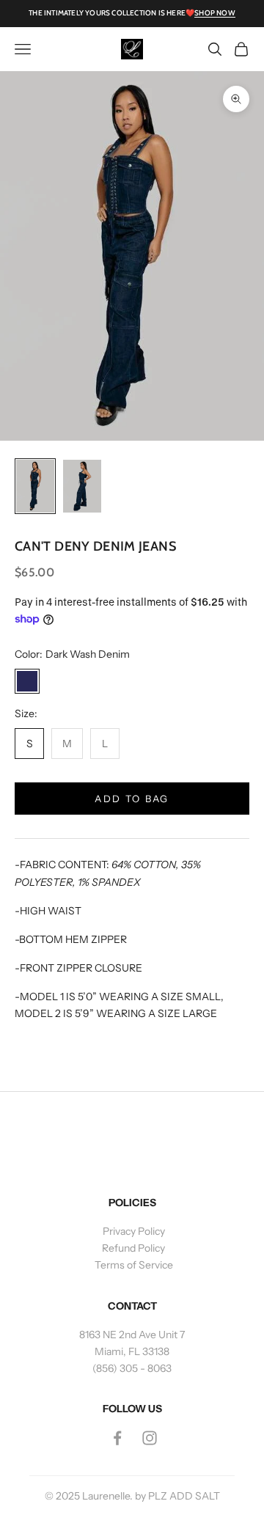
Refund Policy (133, 1248)
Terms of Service (134, 1264)
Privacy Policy (134, 1231)
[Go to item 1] (35, 486)
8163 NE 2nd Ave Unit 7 (132, 1334)
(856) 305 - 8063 (132, 1368)
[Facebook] (117, 1438)
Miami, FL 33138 (132, 1351)
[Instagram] (149, 1438)
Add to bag (132, 798)
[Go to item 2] (82, 486)
